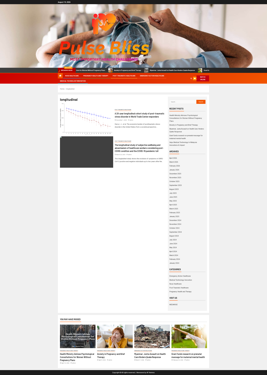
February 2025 (174, 213)
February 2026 (174, 166)
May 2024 (173, 248)
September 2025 (175, 185)
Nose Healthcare (72, 76)
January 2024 (174, 263)
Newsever (140, 373)
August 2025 (174, 189)
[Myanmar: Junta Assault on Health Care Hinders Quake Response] (152, 336)
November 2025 (175, 178)
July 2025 (173, 193)
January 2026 (174, 170)
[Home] (60, 75)
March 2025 (173, 209)
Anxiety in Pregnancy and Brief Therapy (106, 70)
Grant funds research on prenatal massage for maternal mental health (207, 70)
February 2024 (174, 259)
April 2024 (173, 251)
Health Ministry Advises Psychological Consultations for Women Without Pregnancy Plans (185, 118)
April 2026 (173, 158)
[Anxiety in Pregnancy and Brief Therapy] (115, 336)
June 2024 (173, 244)
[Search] (191, 78)
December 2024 (175, 220)
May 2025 (173, 201)
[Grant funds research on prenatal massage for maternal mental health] (189, 336)
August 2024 (174, 236)
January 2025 (174, 216)
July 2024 (173, 240)
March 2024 (173, 255)
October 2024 (174, 228)
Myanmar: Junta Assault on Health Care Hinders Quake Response (151, 70)
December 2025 (175, 174)
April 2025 (173, 205)
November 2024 (175, 224)
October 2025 (174, 181)
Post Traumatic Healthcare (124, 76)
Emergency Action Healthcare (152, 76)
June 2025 (173, 197)
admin (131, 120)
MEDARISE (173, 305)
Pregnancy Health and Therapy (95, 76)
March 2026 (173, 162)
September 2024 (175, 232)
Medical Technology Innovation (73, 81)
